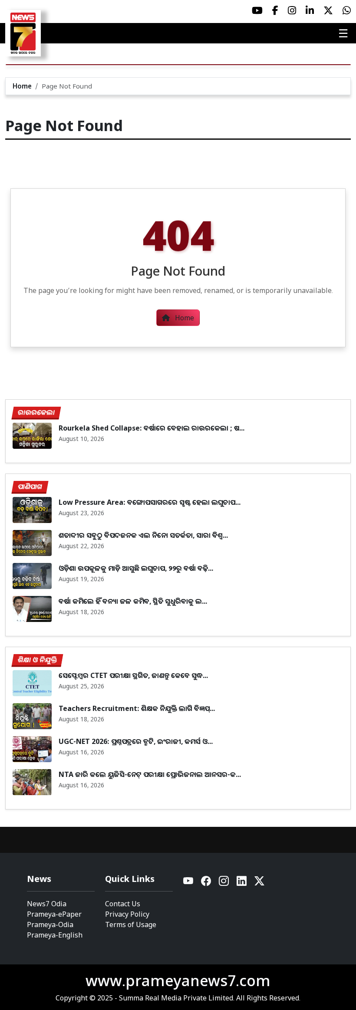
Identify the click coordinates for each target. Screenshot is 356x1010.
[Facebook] (206, 883)
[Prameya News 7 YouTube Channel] (257, 10)
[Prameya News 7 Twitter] (328, 10)
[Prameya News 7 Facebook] (275, 10)
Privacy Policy (127, 914)
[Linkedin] (242, 883)
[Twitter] (259, 883)
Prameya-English (54, 935)
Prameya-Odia (50, 924)
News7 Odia (46, 903)
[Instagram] (224, 883)
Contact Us (122, 903)
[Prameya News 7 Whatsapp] (347, 10)
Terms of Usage (130, 924)
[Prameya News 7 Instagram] (292, 10)
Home (22, 86)
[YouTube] (188, 883)
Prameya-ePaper (54, 914)
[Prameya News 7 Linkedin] (310, 10)
